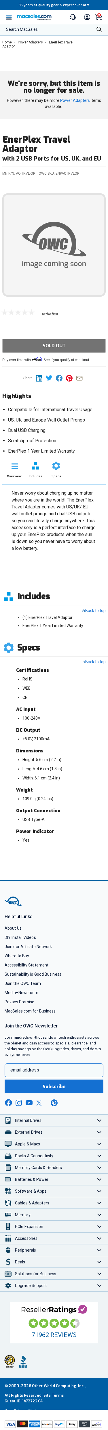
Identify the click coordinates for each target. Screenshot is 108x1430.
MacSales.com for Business (30, 1011)
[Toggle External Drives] (99, 1132)
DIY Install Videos (20, 937)
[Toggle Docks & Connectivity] (99, 1155)
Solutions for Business (35, 1273)
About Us (13, 928)
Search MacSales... (23, 29)
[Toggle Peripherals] (99, 1250)
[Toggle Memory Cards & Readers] (99, 1167)
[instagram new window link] (19, 1103)
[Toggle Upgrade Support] (99, 1285)
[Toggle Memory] (99, 1214)
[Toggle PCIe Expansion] (99, 1226)
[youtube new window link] (29, 1102)
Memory (23, 1214)
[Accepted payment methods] (54, 1425)
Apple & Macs (27, 1144)
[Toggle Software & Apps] (99, 1191)
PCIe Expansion (29, 1226)
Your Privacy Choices (24, 1410)
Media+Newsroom (21, 992)
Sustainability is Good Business (33, 974)
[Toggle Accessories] (99, 1238)
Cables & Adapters (32, 1203)
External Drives (29, 1132)
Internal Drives (28, 1120)
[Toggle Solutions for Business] (99, 1273)
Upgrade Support (31, 1285)
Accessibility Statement (26, 965)
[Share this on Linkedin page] (41, 378)
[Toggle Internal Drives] (99, 1120)
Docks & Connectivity (34, 1155)
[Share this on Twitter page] (51, 378)
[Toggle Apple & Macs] (99, 1143)
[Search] (99, 30)
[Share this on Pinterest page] (71, 378)
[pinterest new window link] (54, 1102)
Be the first (49, 314)
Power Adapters (75, 100)
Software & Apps (31, 1191)
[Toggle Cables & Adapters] (99, 1202)
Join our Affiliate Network (28, 946)
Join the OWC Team (23, 983)
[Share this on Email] (80, 378)
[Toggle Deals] (99, 1261)
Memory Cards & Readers (38, 1167)
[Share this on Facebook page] (61, 378)
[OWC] (13, 904)
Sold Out (54, 346)
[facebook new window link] (8, 1103)
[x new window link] (40, 1102)
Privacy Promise (19, 1002)
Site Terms (53, 1395)
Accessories (26, 1238)
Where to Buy (17, 956)
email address (24, 1070)
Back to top (95, 610)
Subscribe (54, 1087)
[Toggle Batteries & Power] (99, 1179)
